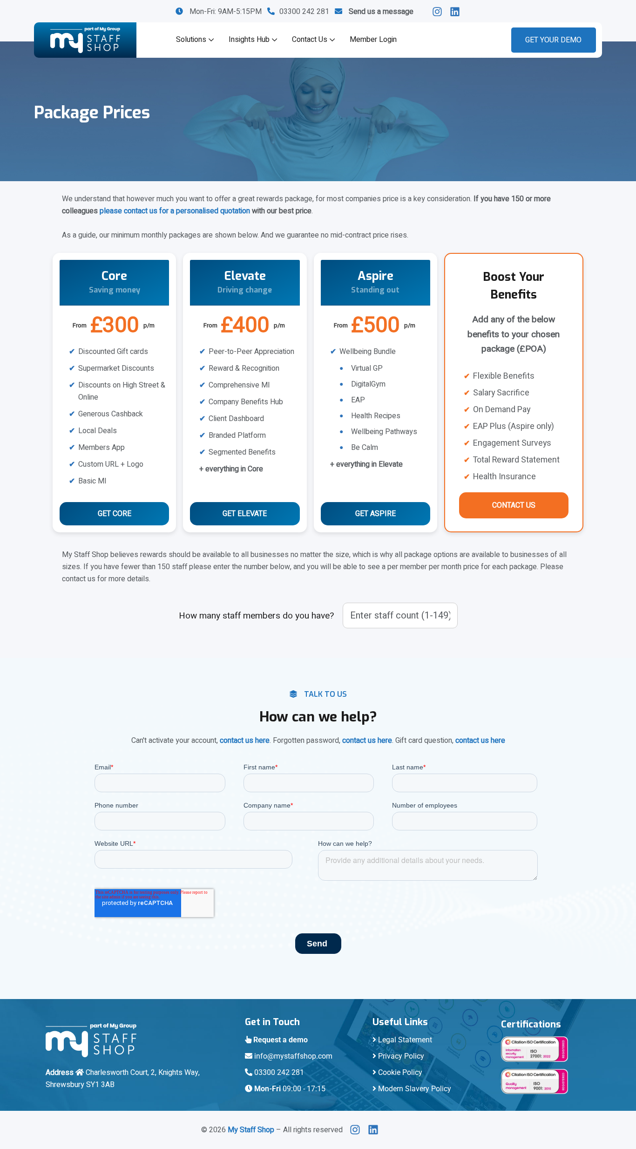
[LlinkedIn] (439, 12)
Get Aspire (375, 513)
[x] (357, 1129)
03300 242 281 (307, 11)
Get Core (114, 513)
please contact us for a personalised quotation (175, 211)
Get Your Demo (553, 40)
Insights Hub (249, 39)
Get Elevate (245, 513)
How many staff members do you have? (256, 615)
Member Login (373, 39)
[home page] (85, 40)
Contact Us (309, 39)
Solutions (191, 39)
